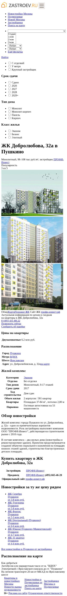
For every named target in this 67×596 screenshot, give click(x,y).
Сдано (15, 82)
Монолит (17, 108)
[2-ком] (12, 39)
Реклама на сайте (17, 593)
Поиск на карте (33, 588)
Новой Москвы (16, 19)
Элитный (17, 137)
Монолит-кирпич (21, 111)
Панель (16, 115)
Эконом (16, 131)
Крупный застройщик (24, 69)
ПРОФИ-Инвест (35, 470)
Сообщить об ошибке (13, 326)
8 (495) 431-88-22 (10, 320)
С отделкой (18, 63)
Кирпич (16, 118)
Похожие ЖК (22, 312)
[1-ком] (12, 37)
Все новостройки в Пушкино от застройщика (26, 549)
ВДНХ (13, 356)
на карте (16, 25)
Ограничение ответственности (45, 593)
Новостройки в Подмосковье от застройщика (33, 582)
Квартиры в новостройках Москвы (12, 581)
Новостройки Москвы (20, 13)
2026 (14, 85)
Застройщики (15, 22)
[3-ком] (12, 42)
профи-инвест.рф (50, 312)
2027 (14, 89)
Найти (4, 57)
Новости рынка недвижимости (12, 588)
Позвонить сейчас (11, 323)
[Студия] (12, 34)
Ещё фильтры (15, 51)
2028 (14, 92)
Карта (11, 312)
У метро (16, 66)
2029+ (15, 95)
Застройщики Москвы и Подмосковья (51, 584)
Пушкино (15, 353)
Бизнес (15, 134)
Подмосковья (15, 16)
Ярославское (17, 360)
